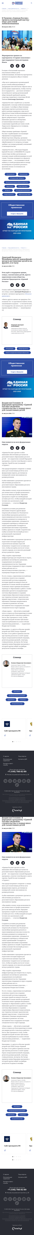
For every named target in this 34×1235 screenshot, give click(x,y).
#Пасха (7, 190)
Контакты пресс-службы (8, 764)
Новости (23, 8)
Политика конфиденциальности (17, 799)
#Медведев (9, 348)
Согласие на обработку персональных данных (17, 802)
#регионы (10, 186)
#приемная (23, 174)
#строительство (17, 703)
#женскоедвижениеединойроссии (17, 352)
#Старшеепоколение (23, 190)
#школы (23, 699)
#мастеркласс (22, 186)
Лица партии (22, 756)
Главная (4, 8)
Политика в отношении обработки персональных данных (17, 800)
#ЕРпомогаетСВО (24, 194)
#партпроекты (9, 194)
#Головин (17, 691)
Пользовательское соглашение (17, 797)
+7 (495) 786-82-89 (17, 771)
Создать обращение (17, 214)
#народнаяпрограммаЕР (17, 695)
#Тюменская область (17, 178)
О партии (6, 756)
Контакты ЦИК (22, 759)
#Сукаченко (10, 174)
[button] (12, 741)
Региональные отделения (7, 759)
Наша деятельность (13, 8)
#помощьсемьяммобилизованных (17, 182)
